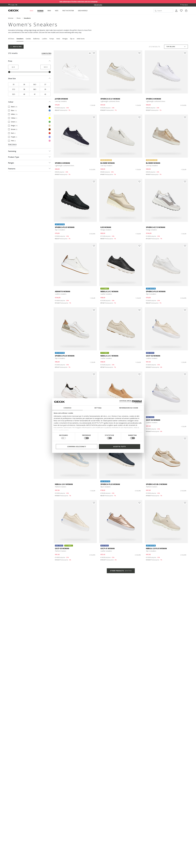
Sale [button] (31, 11)
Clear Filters (46, 53)
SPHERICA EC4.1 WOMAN (110, 99)
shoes (19, 18)
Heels (58, 39)
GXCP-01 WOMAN (107, 548)
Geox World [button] (82, 11)
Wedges (65, 39)
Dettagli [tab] (98, 408)
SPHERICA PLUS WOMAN (64, 227)
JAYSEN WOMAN (61, 99)
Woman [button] (40, 11)
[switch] (86, 438)
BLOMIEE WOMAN (107, 163)
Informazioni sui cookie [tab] (128, 408)
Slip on (72, 39)
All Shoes (11, 39)
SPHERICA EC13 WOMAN (155, 227)
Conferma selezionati (76, 446)
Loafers (44, 39)
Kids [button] (56, 11)
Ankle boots (81, 39)
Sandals (28, 39)
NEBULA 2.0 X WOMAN (64, 484)
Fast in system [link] (68, 11)
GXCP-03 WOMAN (62, 548)
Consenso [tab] (67, 408)
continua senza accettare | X (130, 400)
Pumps (51, 39)
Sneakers (20, 39)
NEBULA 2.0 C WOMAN (109, 291)
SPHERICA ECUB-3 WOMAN (156, 484)
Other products (120, 571)
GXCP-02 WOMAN (153, 356)
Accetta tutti (119, 446)
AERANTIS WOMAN (62, 291)
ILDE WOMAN (105, 227)
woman (10, 18)
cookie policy (64, 430)
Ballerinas (36, 39)
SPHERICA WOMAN (153, 99)
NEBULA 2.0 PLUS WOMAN (156, 548)
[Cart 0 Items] (185, 12)
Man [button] (49, 11)
